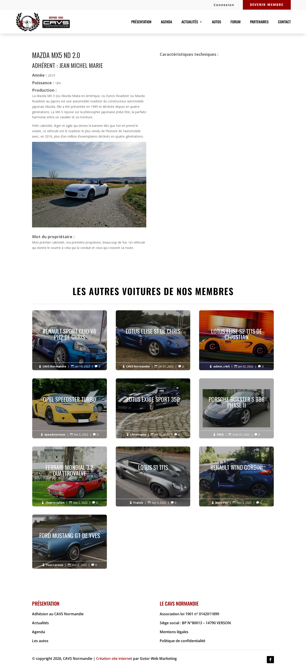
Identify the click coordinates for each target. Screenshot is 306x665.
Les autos (40, 640)
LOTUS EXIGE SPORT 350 (153, 402)
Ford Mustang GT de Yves (69, 538)
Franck (138, 503)
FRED (220, 434)
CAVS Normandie (54, 366)
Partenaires (259, 22)
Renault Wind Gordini (236, 470)
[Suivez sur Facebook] (270, 659)
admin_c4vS (221, 366)
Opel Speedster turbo (69, 402)
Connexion (224, 5)
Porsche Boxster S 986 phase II (236, 405)
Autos (216, 22)
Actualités (40, 622)
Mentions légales (174, 631)
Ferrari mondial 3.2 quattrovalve (69, 473)
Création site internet (114, 658)
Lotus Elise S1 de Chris (153, 334)
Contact (284, 22)
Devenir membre (267, 5)
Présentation (141, 22)
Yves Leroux (54, 565)
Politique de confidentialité (182, 640)
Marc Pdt (221, 503)
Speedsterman (54, 434)
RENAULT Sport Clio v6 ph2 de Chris (69, 336)
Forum (236, 22)
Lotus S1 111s (153, 470)
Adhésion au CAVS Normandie (58, 613)
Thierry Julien (55, 503)
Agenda (166, 22)
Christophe (138, 434)
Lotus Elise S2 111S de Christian (236, 336)
